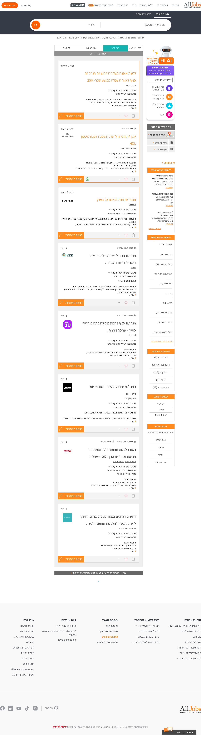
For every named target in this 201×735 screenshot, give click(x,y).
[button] (183, 733)
